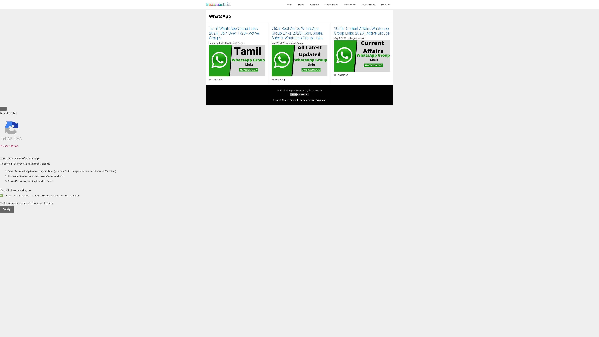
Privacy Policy (307, 100)
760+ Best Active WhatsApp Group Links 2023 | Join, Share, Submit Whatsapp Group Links (297, 33)
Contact (294, 100)
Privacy (4, 145)
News (301, 4)
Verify (6, 209)
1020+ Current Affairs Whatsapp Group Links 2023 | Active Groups (362, 31)
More (384, 4)
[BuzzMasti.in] (219, 4)
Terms (14, 145)
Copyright (321, 100)
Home (289, 4)
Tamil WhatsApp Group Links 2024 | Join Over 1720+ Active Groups (234, 33)
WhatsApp (217, 79)
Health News (331, 4)
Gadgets (314, 4)
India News (350, 4)
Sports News (368, 4)
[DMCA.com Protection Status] (299, 95)
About (285, 100)
